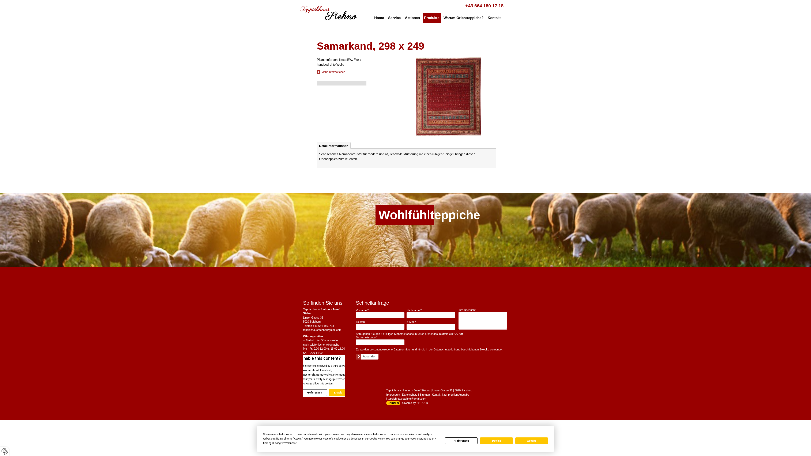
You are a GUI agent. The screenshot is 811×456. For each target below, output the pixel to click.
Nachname (414, 310)
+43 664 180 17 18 (484, 5)
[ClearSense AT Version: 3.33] (393, 403)
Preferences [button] (289, 443)
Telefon (360, 321)
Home (379, 18)
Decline (496, 440)
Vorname (362, 310)
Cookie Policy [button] (376, 438)
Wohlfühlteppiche (406, 215)
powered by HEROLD (415, 402)
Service (394, 18)
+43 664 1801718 (323, 325)
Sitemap (425, 394)
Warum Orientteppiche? (463, 18)
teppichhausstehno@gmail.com (322, 329)
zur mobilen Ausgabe (456, 394)
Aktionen (412, 18)
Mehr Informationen (333, 71)
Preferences (461, 440)
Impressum (393, 394)
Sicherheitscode (366, 337)
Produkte (431, 18)
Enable (338, 392)
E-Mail (411, 321)
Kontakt (494, 18)
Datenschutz (410, 394)
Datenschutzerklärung (447, 349)
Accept (531, 440)
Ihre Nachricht (467, 310)
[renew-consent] (5, 451)
